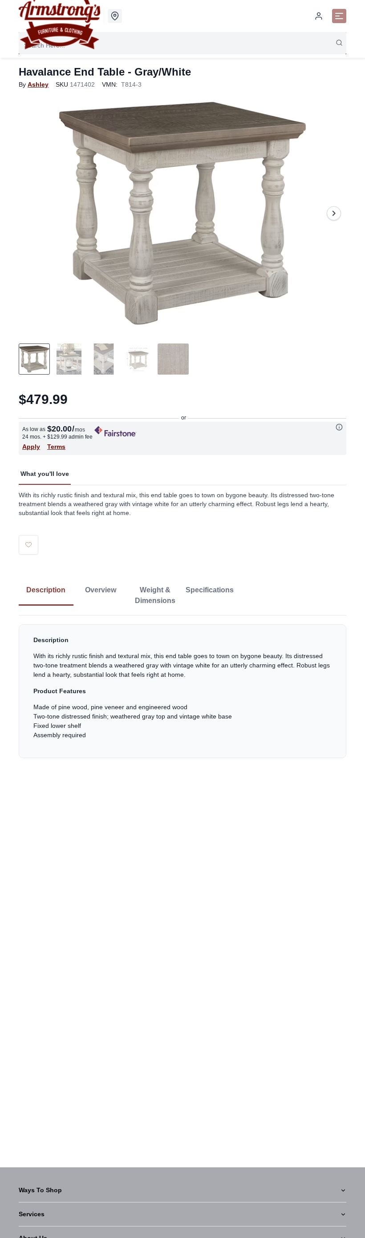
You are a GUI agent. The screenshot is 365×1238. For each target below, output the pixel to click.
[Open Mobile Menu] (339, 16)
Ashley (38, 84)
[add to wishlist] (28, 545)
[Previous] (31, 213)
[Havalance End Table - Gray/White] (182, 213)
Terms (56, 446)
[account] (318, 16)
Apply (31, 446)
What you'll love (44, 473)
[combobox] (182, 45)
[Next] (334, 213)
